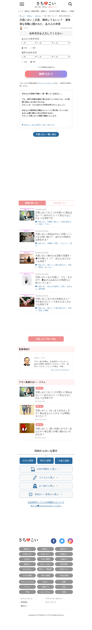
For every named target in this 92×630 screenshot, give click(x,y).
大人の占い (27, 569)
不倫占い (72, 11)
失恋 (64, 587)
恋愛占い (44, 11)
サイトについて (27, 599)
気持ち (41, 267)
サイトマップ (51, 602)
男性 (34, 48)
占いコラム (45, 592)
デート (27, 587)
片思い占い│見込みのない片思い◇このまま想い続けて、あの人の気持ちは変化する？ (53, 237)
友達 (40, 310)
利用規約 (24, 602)
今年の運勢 (45, 559)
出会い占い (45, 554)
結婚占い (64, 554)
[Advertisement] (46, 152)
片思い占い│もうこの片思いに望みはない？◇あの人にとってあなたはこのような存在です (53, 215)
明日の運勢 (45, 460)
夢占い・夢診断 (45, 569)
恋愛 (64, 582)
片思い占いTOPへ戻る (46, 339)
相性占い (64, 549)
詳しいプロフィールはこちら (60, 369)
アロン (26, 28)
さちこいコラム (27, 582)
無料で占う (46, 74)
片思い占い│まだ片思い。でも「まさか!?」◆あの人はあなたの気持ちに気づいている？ (53, 280)
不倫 (27, 592)
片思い (44, 125)
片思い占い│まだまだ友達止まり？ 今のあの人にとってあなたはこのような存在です (53, 302)
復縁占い (27, 564)
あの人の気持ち (36, 125)
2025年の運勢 (54, 11)
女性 (25, 48)
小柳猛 (45, 310)
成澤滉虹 (41, 289)
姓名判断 (64, 564)
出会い (45, 582)
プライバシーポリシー (45, 83)
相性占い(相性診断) (32, 11)
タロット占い (45, 564)
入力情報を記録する (46, 67)
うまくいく (64, 243)
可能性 (49, 222)
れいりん (48, 267)
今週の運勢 (63, 460)
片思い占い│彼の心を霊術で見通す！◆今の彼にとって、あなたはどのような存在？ (53, 258)
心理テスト (63, 569)
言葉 (48, 125)
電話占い (24, 606)
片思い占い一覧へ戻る (46, 134)
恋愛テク (45, 587)
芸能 (64, 592)
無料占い (64, 11)
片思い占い (38, 16)
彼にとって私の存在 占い (57, 265)
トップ (20, 11)
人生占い (27, 559)
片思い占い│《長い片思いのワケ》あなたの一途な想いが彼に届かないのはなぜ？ (53, 431)
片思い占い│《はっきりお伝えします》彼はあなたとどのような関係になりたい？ (53, 413)
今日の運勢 (27, 460)
